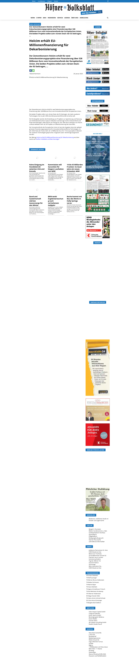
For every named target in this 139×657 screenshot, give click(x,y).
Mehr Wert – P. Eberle (95, 649)
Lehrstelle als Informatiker (97, 541)
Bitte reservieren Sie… (95, 566)
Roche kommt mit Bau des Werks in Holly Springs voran (74, 199)
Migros (91, 645)
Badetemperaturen (94, 638)
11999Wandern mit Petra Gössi (98, 647)
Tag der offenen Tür (95, 561)
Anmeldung (84, 18)
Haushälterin (93, 534)
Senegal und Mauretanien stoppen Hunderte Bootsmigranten (97, 167)
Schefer (91, 643)
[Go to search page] (107, 17)
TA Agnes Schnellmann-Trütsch (95, 589)
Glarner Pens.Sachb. (95, 540)
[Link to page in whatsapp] (33, 70)
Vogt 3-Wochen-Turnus (96, 642)
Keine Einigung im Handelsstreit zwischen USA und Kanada (36, 168)
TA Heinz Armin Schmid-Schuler (95, 598)
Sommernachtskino (95, 559)
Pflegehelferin (93, 536)
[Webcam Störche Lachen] (98, 478)
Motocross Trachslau (95, 554)
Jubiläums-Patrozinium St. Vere (98, 550)
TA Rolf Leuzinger (91, 578)
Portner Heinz (93, 620)
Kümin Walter (93, 619)
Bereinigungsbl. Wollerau (96, 617)
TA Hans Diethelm (91, 587)
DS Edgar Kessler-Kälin (93, 596)
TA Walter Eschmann (92, 582)
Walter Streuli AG (94, 640)
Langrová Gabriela (94, 613)
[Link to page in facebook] (30, 70)
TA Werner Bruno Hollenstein (95, 580)
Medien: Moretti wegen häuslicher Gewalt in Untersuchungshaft (97, 142)
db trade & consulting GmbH (97, 622)
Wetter (33, 1)
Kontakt (56, 1)
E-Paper (49, 1)
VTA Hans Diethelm (92, 575)
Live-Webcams (41, 1)
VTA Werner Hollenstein (93, 594)
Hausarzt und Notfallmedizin (97, 656)
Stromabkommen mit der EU (97, 555)
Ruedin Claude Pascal (95, 624)
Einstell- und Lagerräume (96, 520)
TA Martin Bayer (91, 584)
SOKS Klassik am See (95, 552)
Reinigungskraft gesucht (96, 538)
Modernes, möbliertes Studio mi (98, 519)
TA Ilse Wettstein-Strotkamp (94, 591)
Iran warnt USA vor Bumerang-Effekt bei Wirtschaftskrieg (96, 155)
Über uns (74, 18)
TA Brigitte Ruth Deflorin (93, 603)
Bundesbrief (92, 636)
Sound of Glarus (94, 563)
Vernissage (92, 564)
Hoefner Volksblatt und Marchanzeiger (47, 139)
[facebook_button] (108, 1)
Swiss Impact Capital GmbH (97, 612)
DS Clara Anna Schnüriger (94, 600)
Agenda (67, 18)
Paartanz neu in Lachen (96, 557)
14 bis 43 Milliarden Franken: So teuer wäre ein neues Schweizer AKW (75, 168)
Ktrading (91, 650)
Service (59, 18)
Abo (44, 18)
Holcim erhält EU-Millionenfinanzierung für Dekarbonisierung (55, 137)
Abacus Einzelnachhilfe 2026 (97, 654)
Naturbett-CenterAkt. (95, 633)
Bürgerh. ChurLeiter (95, 529)
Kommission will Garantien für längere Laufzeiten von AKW (56, 168)
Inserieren (51, 18)
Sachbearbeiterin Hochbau (97, 533)
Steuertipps (92, 652)
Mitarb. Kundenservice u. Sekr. (98, 531)
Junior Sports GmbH (95, 615)
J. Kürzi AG (92, 634)
